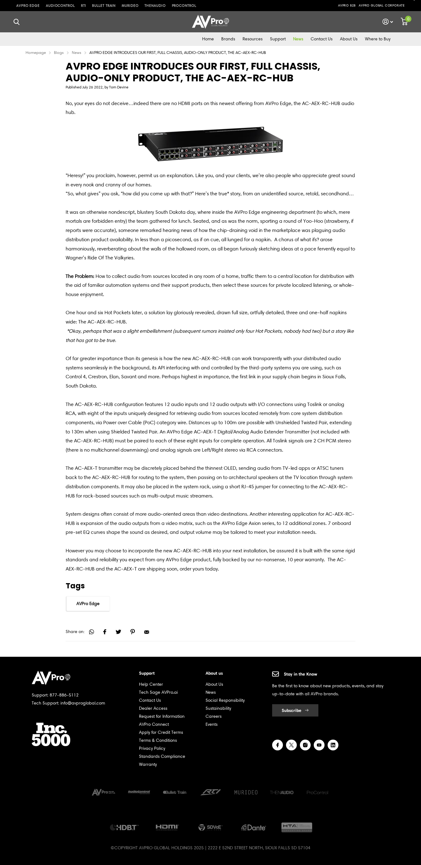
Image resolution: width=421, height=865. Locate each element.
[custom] (277, 745)
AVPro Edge (28, 5)
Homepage (36, 52)
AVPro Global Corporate (382, 5)
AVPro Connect (154, 724)
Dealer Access (153, 708)
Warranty (148, 764)
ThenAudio (155, 5)
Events (212, 724)
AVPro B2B (347, 5)
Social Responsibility (225, 700)
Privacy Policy (152, 748)
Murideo (130, 5)
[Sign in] (387, 22)
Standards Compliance (162, 756)
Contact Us (322, 39)
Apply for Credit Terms (161, 732)
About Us (349, 39)
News (298, 39)
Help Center (151, 684)
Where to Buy (377, 39)
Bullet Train (104, 5)
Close (16, 22)
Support (278, 39)
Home (208, 39)
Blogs (59, 52)
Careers (214, 716)
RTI (83, 5)
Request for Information (162, 716)
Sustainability (218, 708)
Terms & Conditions (158, 740)
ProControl (184, 5)
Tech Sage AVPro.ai (158, 692)
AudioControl (60, 5)
